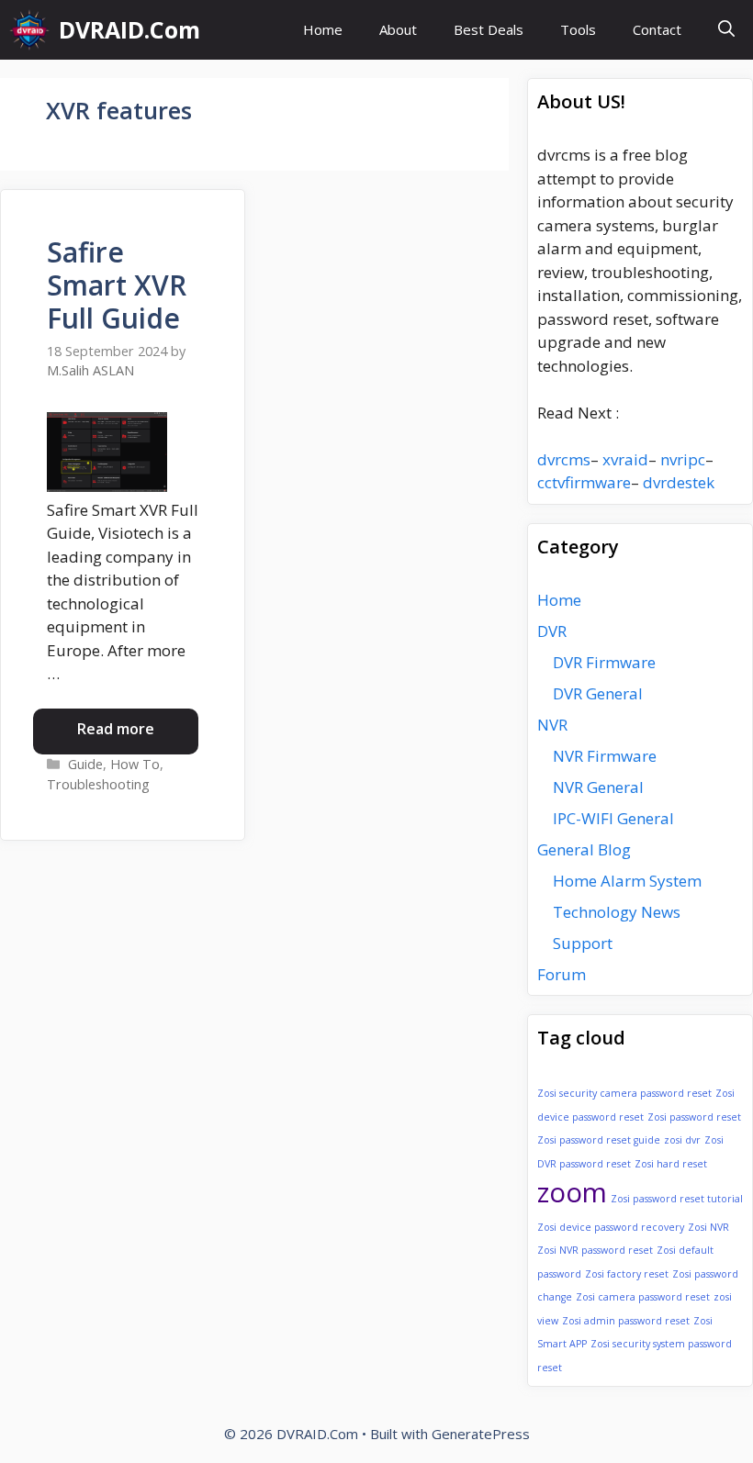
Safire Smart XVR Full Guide (116, 285)
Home (323, 29)
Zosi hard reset (671, 1163)
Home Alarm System (627, 880)
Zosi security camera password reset (624, 1093)
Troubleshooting (98, 784)
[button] (726, 30)
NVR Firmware (605, 755)
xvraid (625, 459)
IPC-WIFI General (613, 818)
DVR (552, 631)
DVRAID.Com (129, 29)
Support (583, 943)
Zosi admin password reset (626, 1320)
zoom (572, 1192)
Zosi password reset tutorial (677, 1198)
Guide (85, 764)
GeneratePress (481, 1433)
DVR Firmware (604, 662)
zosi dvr (682, 1140)
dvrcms (563, 459)
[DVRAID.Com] (29, 30)
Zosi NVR (708, 1227)
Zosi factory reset (627, 1274)
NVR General (598, 787)
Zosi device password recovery (610, 1227)
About (398, 29)
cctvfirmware (584, 482)
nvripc (682, 459)
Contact (657, 29)
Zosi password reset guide (598, 1140)
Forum (561, 974)
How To (135, 764)
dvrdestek (678, 482)
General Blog (584, 849)
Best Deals (488, 29)
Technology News (616, 911)
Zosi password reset (694, 1117)
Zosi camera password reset (643, 1296)
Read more (115, 729)
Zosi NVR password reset (595, 1250)
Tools (578, 29)
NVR (552, 724)
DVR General (598, 693)
